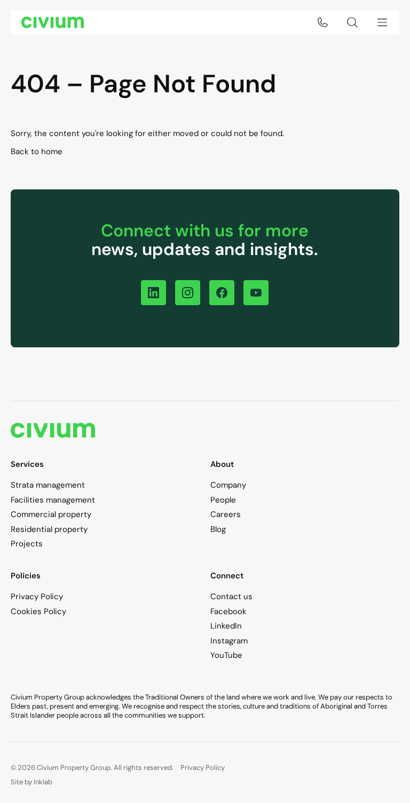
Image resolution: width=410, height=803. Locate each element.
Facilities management (53, 500)
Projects (27, 543)
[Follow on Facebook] (221, 292)
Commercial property (51, 514)
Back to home (36, 151)
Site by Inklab (31, 781)
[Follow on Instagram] (187, 292)
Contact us (231, 596)
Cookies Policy (38, 611)
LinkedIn (226, 626)
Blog (218, 529)
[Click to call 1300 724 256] (322, 22)
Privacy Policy (37, 596)
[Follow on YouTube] (256, 292)
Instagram (229, 640)
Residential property (49, 529)
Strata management (48, 485)
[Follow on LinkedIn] (153, 292)
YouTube (226, 655)
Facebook (228, 611)
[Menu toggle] (382, 22)
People (223, 500)
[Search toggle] (352, 22)
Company (228, 485)
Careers (225, 514)
